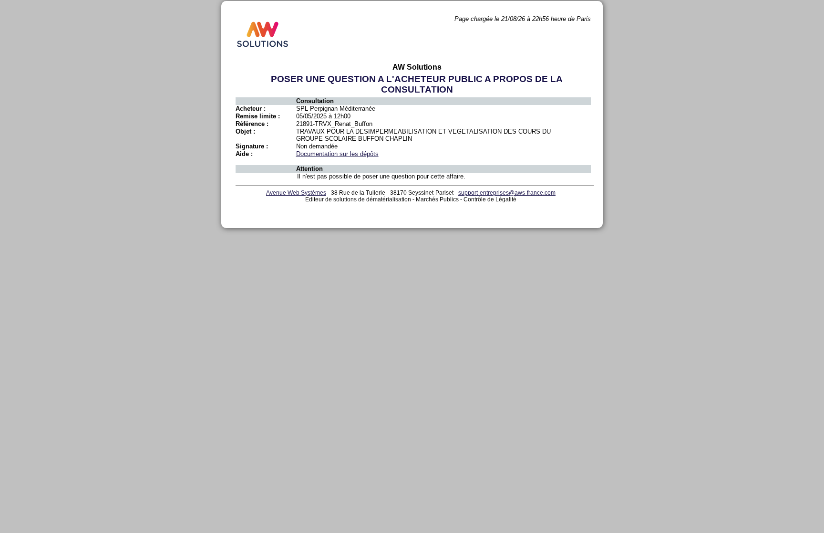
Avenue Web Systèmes (296, 192)
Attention (309, 168)
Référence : (252, 123)
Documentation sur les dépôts (337, 153)
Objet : (245, 131)
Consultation (315, 101)
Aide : (244, 153)
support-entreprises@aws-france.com (507, 192)
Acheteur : (251, 108)
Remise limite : (258, 116)
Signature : (252, 146)
